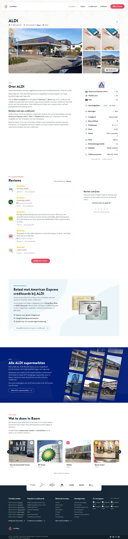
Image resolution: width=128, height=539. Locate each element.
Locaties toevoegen (80, 502)
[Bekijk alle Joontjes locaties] (73, 485)
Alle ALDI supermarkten (20, 390)
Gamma (57, 507)
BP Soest (41, 465)
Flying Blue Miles (51, 303)
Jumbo (57, 502)
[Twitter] (110, 537)
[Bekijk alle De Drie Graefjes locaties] (83, 485)
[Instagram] (116, 537)
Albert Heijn (59, 505)
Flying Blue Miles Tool (81, 507)
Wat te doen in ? (15, 502)
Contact (76, 517)
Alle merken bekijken (62, 521)
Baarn (39, 25)
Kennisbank (78, 505)
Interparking (59, 517)
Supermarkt (113, 117)
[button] (117, 6)
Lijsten (82, 6)
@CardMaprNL (115, 498)
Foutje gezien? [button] (95, 159)
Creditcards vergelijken (34, 521)
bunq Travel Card (32, 514)
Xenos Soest (99, 465)
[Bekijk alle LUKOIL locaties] (63, 485)
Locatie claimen (107, 159)
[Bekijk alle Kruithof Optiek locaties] (93, 485)
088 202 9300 (112, 154)
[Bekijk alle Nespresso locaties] (54, 485)
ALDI (116, 129)
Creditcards (92, 6)
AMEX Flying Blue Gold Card (36, 502)
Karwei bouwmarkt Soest (20, 465)
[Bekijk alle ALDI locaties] (102, 85)
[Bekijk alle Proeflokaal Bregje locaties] (44, 485)
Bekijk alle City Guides (15, 521)
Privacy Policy (78, 512)
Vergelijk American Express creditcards (30, 328)
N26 (28, 512)
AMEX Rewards (21, 306)
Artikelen (103, 6)
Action (57, 514)
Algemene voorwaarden (81, 514)
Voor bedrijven (79, 510)
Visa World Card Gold (33, 517)
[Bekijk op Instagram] (97, 503)
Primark (57, 512)
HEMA (69, 465)
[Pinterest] (113, 537)
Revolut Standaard (33, 510)
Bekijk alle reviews (41, 261)
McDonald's (59, 510)
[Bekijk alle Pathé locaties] (34, 485)
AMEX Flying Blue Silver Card (36, 505)
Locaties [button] (72, 6)
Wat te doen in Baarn (61, 473)
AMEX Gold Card (32, 507)
